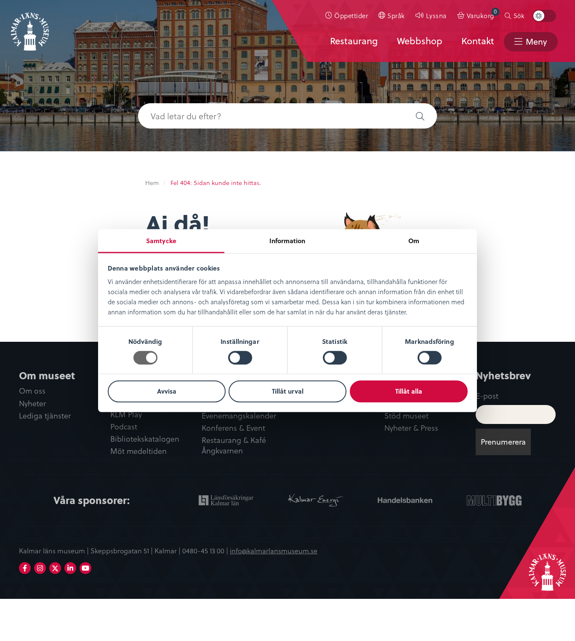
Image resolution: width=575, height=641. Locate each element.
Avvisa (166, 391)
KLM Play (126, 414)
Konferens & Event (233, 428)
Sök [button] (519, 15)
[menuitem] (346, 15)
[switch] (240, 358)
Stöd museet (406, 415)
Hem (152, 182)
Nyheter (32, 403)
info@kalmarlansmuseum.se (273, 550)
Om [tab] (413, 240)
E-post (487, 395)
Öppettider (351, 15)
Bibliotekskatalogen (144, 439)
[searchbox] (270, 116)
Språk (396, 15)
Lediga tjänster (45, 415)
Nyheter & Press (411, 428)
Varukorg (482, 13)
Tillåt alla (408, 391)
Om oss (32, 391)
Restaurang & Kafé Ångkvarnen (234, 445)
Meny (536, 41)
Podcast (123, 426)
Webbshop (419, 41)
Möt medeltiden (138, 451)
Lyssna (436, 15)
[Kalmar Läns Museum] (30, 26)
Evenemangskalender (239, 415)
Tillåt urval (287, 391)
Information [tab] (287, 240)
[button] (420, 116)
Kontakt (477, 41)
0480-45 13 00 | (206, 550)
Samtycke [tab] (161, 240)
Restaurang (354, 41)
